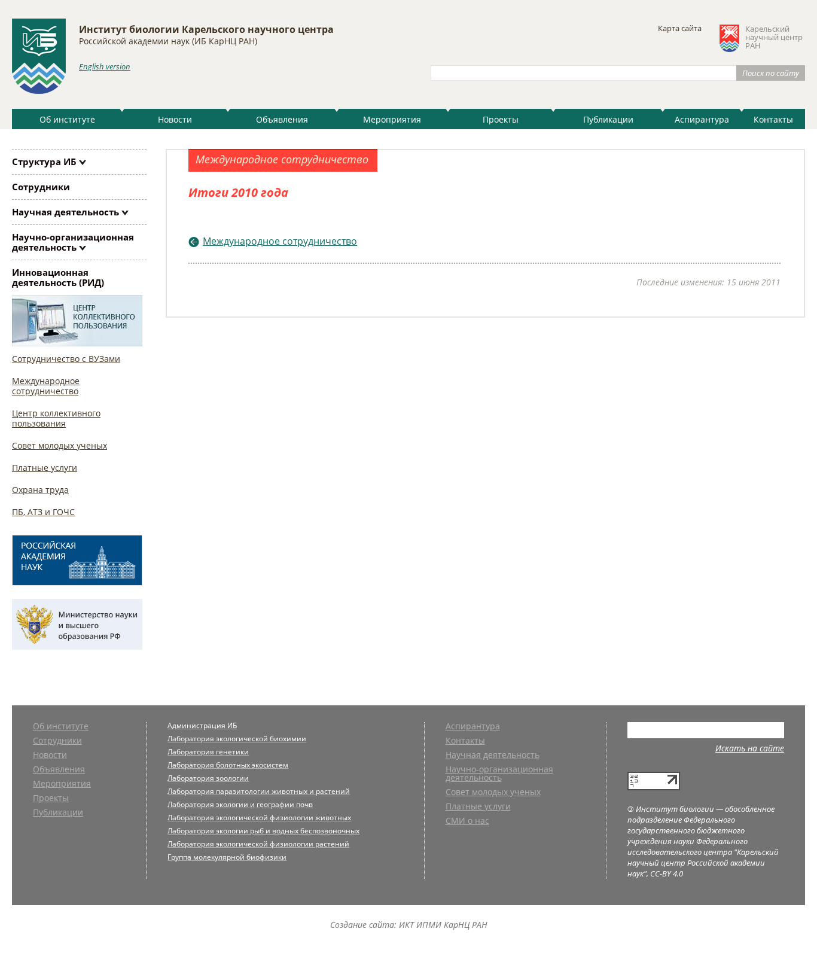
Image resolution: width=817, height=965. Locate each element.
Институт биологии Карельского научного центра (206, 29)
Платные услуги (44, 467)
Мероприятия (392, 119)
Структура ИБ (44, 162)
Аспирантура (702, 119)
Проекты (501, 119)
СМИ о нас (467, 821)
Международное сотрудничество (46, 386)
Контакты (773, 119)
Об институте (67, 119)
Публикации (608, 119)
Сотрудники (41, 187)
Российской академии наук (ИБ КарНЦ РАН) (168, 41)
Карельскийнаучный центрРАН (774, 38)
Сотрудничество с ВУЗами (66, 358)
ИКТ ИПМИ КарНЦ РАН (443, 924)
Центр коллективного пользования (56, 418)
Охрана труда (40, 489)
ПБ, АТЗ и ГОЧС (43, 511)
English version (104, 66)
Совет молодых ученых (59, 445)
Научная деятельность (65, 212)
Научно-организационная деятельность (73, 242)
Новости (175, 119)
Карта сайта (680, 28)
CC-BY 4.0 (666, 873)
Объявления (282, 119)
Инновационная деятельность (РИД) (58, 277)
